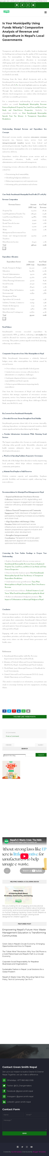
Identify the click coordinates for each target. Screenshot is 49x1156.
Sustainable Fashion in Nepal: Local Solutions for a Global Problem (23, 970)
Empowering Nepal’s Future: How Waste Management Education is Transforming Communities (24, 932)
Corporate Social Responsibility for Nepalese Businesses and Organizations (20, 963)
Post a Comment (12, 736)
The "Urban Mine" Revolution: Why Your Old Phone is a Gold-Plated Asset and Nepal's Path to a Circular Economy (24, 953)
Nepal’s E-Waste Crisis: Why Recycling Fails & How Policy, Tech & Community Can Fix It (23, 978)
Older (40, 745)
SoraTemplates (16, 1152)
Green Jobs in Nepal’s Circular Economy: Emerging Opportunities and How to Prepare (23, 945)
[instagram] (28, 5)
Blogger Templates (39, 1152)
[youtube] (33, 5)
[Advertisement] (24, 808)
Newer (8, 745)
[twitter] (22, 5)
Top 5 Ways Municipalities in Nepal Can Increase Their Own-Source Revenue (25, 585)
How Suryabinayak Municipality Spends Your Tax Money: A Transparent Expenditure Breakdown (24, 116)
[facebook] (17, 5)
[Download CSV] (4, 248)
